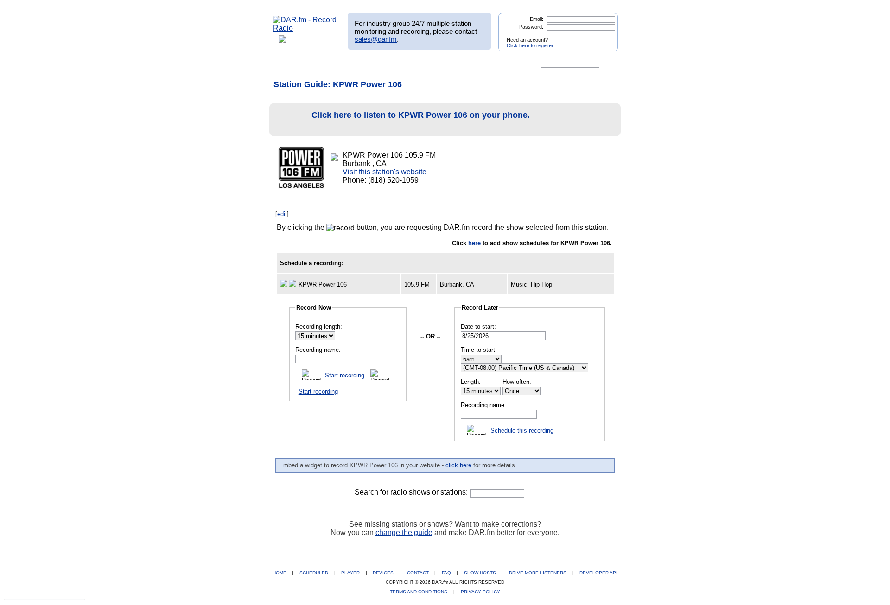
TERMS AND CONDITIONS (419, 591)
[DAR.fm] (305, 28)
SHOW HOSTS (480, 572)
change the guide (403, 532)
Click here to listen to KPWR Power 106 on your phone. (421, 115)
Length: (471, 381)
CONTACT (418, 572)
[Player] (379, 63)
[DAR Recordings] (334, 63)
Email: (536, 19)
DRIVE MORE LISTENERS (538, 572)
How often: (516, 381)
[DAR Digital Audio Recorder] (288, 63)
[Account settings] (490, 63)
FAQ (447, 572)
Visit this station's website (384, 172)
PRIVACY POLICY (480, 591)
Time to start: (479, 349)
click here (458, 465)
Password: (531, 27)
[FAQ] (453, 63)
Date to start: (478, 326)
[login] (603, 36)
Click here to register (530, 45)
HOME (280, 572)
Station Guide (300, 84)
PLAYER (351, 572)
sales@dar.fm (376, 39)
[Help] (417, 63)
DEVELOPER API (598, 572)
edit (282, 213)
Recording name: (318, 349)
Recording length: (318, 326)
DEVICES (384, 572)
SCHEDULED (314, 572)
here (474, 243)
